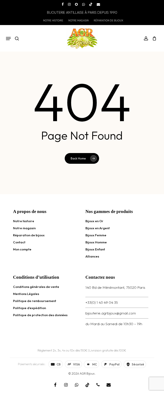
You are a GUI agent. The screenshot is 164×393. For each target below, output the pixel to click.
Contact (19, 242)
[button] (8, 38)
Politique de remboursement (34, 301)
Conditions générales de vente (36, 287)
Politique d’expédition (29, 308)
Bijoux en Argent (97, 228)
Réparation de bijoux (29, 235)
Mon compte (22, 249)
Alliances (92, 256)
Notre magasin (24, 228)
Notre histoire (23, 221)
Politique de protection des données (40, 315)
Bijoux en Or (94, 221)
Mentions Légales (26, 294)
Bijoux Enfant (95, 249)
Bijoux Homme (96, 242)
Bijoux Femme (95, 235)
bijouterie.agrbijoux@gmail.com (110, 313)
